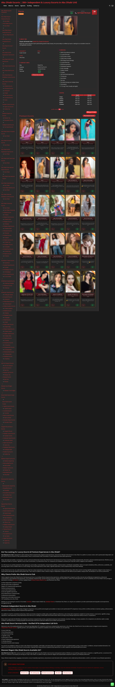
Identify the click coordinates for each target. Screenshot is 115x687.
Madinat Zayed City (9, 461)
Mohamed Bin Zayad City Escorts (7, 480)
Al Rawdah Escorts (7, 315)
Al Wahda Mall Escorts (8, 352)
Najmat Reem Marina (9, 508)
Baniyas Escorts (7, 377)
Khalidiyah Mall (8, 449)
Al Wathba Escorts (7, 356)
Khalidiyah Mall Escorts (9, 447)
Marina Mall (7, 465)
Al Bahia (6, 214)
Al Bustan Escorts (8, 88)
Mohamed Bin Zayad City (8, 486)
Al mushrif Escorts (7, 297)
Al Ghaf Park (7, 251)
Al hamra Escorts (7, 253)
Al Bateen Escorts (7, 221)
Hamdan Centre (8, 435)
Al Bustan (6, 233)
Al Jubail (6, 267)
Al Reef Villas (7, 326)
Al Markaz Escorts (7, 285)
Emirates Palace (8, 422)
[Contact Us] (112, 6)
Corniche (6, 413)
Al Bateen (6, 224)
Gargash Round (8, 431)
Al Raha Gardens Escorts (9, 306)
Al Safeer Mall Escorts (8, 333)
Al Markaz (6, 288)
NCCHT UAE (25, 672)
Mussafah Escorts (8, 120)
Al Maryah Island (8, 294)
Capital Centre (7, 408)
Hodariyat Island (8, 440)
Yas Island (6, 536)
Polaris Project (67, 672)
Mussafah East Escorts (9, 492)
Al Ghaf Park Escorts (8, 249)
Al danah (6, 237)
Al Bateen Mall (8, 228)
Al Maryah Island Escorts (7, 292)
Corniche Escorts (8, 97)
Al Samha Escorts (7, 338)
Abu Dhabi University (9, 210)
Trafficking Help (35, 672)
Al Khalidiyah (7, 272)
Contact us (36, 5)
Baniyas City (7, 374)
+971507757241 (84, 13)
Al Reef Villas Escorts (8, 324)
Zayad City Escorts (44, 41)
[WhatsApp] (32, 153)
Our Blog (29, 5)
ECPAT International (48, 672)
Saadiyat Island (8, 527)
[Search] (110, 6)
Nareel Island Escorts (8, 511)
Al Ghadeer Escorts (8, 244)
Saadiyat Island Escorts (8, 125)
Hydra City (6, 445)
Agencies (22, 5)
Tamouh (6, 531)
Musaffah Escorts (7, 488)
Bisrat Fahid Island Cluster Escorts (7, 396)
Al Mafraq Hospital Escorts (8, 281)
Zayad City (35, 41)
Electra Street (7, 417)
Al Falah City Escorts (8, 240)
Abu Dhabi (7, 26)
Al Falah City (7, 242)
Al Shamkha (7, 345)
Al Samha (6, 340)
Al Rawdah (6, 317)
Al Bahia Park (7, 219)
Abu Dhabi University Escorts (7, 83)
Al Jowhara (7, 263)
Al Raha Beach (7, 304)
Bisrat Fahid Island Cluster (7, 403)
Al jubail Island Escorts (8, 265)
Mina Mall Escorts (7, 472)
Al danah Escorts (7, 235)
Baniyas (6, 381)
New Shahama (8, 517)
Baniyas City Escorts (8, 372)
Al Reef (6, 93)
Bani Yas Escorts (8, 95)
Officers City (7, 522)
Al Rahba (6, 313)
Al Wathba (6, 359)
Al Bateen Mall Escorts (8, 226)
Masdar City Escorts (8, 468)
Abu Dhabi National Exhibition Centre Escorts (8, 76)
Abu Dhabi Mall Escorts (8, 70)
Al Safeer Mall (7, 336)
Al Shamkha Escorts (8, 342)
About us (10, 5)
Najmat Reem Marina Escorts (6, 505)
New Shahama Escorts (8, 515)
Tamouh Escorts (7, 529)
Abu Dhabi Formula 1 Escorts (7, 47)
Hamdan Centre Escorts (8, 104)
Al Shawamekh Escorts (8, 347)
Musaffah (6, 490)
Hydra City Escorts (8, 106)
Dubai (5, 100)
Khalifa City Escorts (8, 452)
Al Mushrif (7, 90)
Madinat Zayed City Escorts (7, 114)
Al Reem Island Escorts (8, 329)
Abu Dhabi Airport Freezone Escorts (5, 18)
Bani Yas (6, 370)
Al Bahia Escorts (8, 86)
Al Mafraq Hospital (9, 283)
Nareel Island (7, 513)
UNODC (58, 672)
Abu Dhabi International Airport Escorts (7, 168)
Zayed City (6, 543)
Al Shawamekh (8, 349)
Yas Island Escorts (8, 127)
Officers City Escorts (8, 520)
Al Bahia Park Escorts (8, 217)
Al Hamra (6, 256)
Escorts (17, 5)
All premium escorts (89, 115)
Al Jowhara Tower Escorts (7, 260)
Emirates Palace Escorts (9, 420)
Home (5, 5)
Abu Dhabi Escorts (7, 23)
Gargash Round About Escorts (6, 428)
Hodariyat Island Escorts (9, 438)
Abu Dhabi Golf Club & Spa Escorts (8, 60)
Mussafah (6, 499)
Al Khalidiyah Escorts (8, 269)
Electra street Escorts (8, 415)
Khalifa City (7, 109)
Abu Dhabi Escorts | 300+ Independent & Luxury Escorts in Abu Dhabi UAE (39, 2)
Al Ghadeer (7, 247)
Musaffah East (8, 495)
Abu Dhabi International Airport (8, 177)
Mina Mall (6, 474)
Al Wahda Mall (7, 354)
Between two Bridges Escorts (6, 387)
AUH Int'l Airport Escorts (7, 363)
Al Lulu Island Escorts (8, 274)
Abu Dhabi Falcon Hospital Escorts (6, 40)
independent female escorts (9, 627)
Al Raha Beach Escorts (8, 301)
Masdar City (7, 118)
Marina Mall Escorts (8, 463)
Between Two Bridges (9, 390)
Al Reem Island (8, 331)
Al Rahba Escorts (7, 310)
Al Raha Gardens (8, 308)
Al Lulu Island (7, 276)
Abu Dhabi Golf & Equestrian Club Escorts (8, 54)
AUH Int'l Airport (8, 365)
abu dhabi (6, 21)
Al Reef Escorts (7, 320)
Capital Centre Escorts (8, 406)
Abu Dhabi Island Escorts (8, 66)
